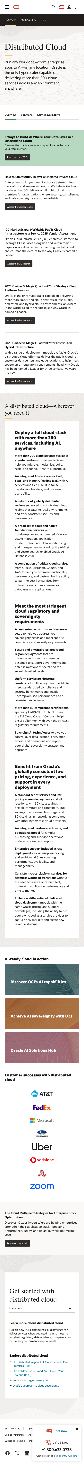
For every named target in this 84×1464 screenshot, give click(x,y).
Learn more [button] (16, 1308)
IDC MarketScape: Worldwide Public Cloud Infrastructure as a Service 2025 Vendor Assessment (40, 232)
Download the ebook (17, 1243)
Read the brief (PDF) (17, 157)
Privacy (31, 1428)
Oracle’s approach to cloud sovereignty (36, 1385)
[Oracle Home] (16, 7)
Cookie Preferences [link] (15, 1434)
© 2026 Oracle (12, 1428)
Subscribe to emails (15, 1440)
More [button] (46, 20)
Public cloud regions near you (30, 1380)
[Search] (53, 7)
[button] (7, 7)
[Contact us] (77, 7)
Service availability (48, 114)
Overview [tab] (10, 114)
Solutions (26, 114)
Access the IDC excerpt (18, 263)
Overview (10, 19)
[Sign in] (69, 7)
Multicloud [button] (27, 19)
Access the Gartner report (19, 206)
